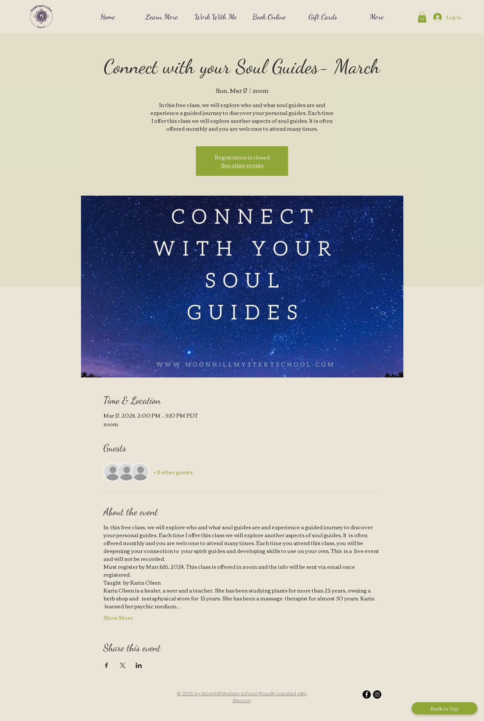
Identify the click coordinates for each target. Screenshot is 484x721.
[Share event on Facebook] (106, 665)
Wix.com (241, 700)
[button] (162, 16)
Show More (118, 617)
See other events (242, 165)
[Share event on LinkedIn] (139, 665)
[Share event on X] (123, 665)
